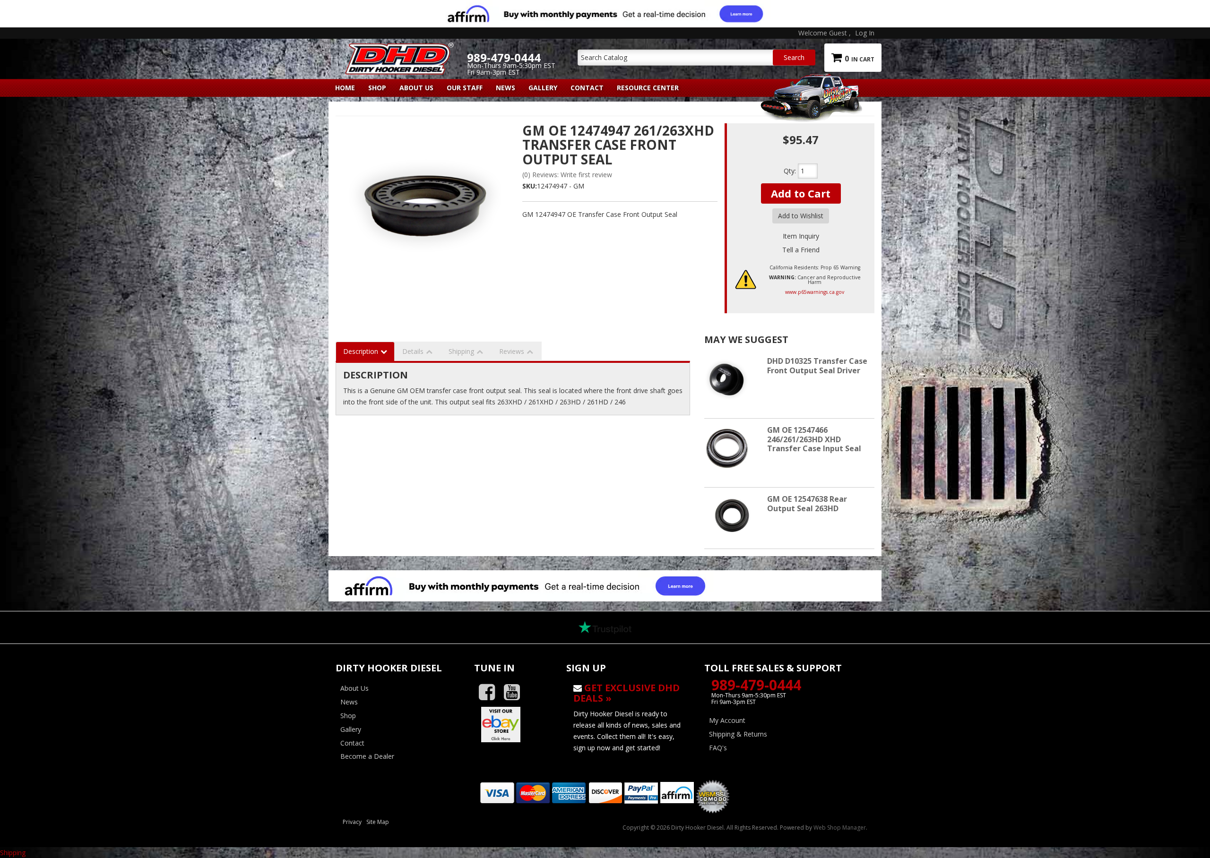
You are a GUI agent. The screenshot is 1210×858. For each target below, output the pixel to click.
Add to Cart (800, 193)
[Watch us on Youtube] (515, 692)
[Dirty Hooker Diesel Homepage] (397, 50)
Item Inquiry (801, 236)
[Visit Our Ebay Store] (513, 724)
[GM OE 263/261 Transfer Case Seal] (425, 206)
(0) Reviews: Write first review (567, 174)
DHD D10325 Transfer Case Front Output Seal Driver (817, 365)
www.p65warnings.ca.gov (814, 292)
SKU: (529, 185)
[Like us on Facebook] (490, 692)
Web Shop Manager (839, 828)
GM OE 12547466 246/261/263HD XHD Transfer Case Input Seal (814, 439)
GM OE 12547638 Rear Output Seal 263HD (807, 503)
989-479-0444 (756, 685)
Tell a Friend (801, 249)
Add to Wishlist (800, 215)
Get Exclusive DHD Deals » (626, 692)
